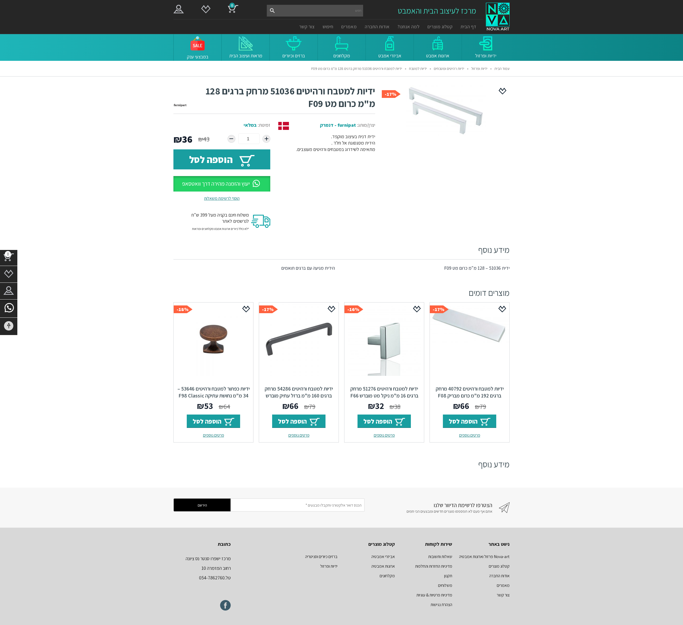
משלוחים (445, 585)
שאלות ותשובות (440, 556)
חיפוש (328, 26)
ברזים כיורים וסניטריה (321, 556)
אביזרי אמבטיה (383, 556)
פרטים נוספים (469, 435)
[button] (221, 184)
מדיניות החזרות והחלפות (433, 566)
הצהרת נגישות (441, 604)
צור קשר (307, 26)
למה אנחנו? (408, 26)
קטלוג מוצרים (439, 26)
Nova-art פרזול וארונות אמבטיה (484, 556)
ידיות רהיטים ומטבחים (449, 68)
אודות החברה (377, 26)
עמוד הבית (502, 68)
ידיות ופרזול (479, 68)
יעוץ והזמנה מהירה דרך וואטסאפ (216, 183)
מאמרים (349, 26)
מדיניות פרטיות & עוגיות (434, 595)
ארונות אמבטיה (383, 566)
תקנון (448, 576)
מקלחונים (387, 576)
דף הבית (468, 26)
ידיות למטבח (418, 68)
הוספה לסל (211, 159)
